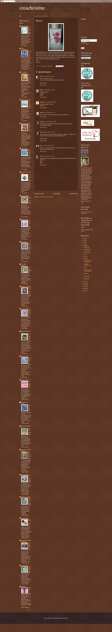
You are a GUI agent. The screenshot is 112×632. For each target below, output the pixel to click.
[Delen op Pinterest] (63, 66)
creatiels (23, 586)
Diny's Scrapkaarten (24, 49)
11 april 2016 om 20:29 (49, 90)
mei (85, 256)
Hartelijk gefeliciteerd (87, 265)
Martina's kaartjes (25, 123)
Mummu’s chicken (29, 568)
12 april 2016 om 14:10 (48, 145)
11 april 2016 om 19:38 (48, 76)
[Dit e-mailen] (56, 66)
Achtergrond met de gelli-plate (88, 261)
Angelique (42, 121)
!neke (41, 76)
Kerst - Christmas (29, 477)
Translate (86, 44)
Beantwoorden (43, 85)
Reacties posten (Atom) (47, 196)
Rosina (41, 132)
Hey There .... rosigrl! (24, 265)
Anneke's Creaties (25, 497)
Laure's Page (24, 518)
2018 (84, 240)
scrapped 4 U (24, 565)
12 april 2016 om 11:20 (49, 132)
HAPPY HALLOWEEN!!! (29, 384)
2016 (84, 245)
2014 (84, 284)
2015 (84, 281)
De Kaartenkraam (25, 308)
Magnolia (29, 221)
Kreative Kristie (25, 380)
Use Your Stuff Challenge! (29, 103)
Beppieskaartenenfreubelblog (26, 541)
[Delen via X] (59, 66)
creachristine (32, 7)
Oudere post (74, 193)
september (86, 249)
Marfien (42, 112)
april (85, 258)
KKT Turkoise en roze (29, 590)
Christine (85, 165)
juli (85, 254)
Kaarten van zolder (26, 286)
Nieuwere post (39, 193)
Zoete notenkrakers (29, 312)
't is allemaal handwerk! (24, 72)
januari (85, 278)
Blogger (66, 618)
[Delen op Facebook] (61, 66)
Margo (41, 90)
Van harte (86, 273)
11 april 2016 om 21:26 (51, 121)
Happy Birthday (29, 176)
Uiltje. (29, 404)
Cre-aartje (23, 241)
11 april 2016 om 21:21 (49, 112)
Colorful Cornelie (25, 99)
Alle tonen (29, 609)
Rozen (85, 267)
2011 (84, 290)
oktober (86, 247)
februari (86, 276)
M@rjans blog (24, 219)
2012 (84, 288)
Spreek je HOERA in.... (29, 360)
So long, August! (29, 29)
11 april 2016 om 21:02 (50, 102)
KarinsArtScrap (25, 474)
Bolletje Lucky (24, 356)
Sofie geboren (29, 244)
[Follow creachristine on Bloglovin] (86, 59)
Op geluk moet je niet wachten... (88, 270)
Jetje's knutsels (25, 195)
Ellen (41, 145)
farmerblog (24, 148)
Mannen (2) (29, 288)
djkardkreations (25, 26)
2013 (84, 286)
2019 (84, 238)
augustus (86, 252)
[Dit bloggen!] (58, 66)
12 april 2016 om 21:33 (48, 156)
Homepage (56, 193)
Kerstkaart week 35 (29, 500)
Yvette (41, 156)
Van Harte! (29, 430)
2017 (84, 243)
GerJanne (42, 102)
